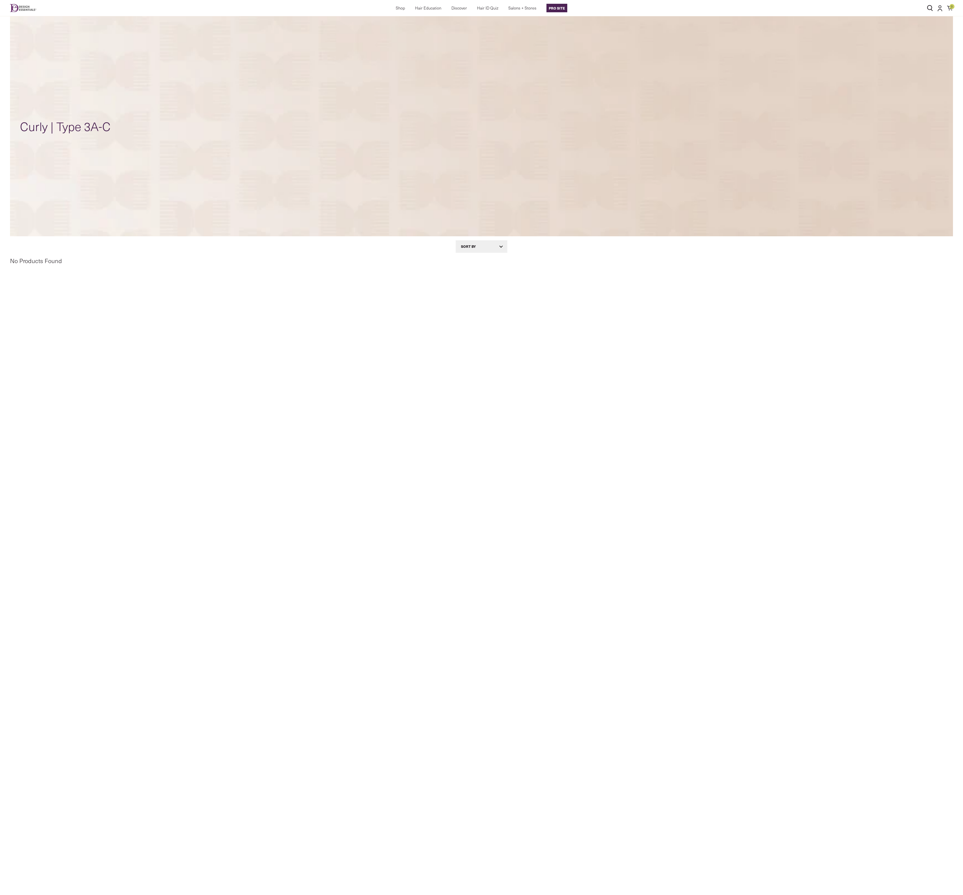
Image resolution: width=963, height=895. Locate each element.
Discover (459, 8)
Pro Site (557, 8)
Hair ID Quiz (487, 8)
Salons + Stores (522, 8)
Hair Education (428, 8)
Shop (400, 8)
